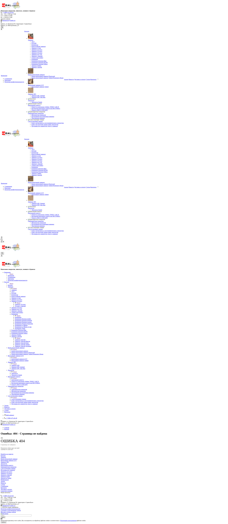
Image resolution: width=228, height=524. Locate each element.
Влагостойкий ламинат (39, 46)
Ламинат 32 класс (37, 49)
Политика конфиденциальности (14, 82)
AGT (33, 41)
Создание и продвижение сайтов (11, 510)
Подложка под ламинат (8, 470)
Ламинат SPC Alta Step (38, 97)
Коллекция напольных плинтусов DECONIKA (46, 108)
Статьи (88, 79)
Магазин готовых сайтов (8, 512)
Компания (4, 75)
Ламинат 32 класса (6, 471)
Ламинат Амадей (37, 67)
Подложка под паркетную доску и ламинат (45, 126)
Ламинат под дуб (37, 54)
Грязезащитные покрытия (36, 113)
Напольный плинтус (34, 105)
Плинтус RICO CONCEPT (40, 110)
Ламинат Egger (5, 476)
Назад (11, 274)
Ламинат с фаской (37, 56)
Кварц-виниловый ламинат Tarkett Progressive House (47, 78)
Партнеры (8, 80)
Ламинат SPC (32, 94)
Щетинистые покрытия (39, 115)
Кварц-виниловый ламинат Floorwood (43, 76)
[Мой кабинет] (1, 29)
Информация (5, 480)
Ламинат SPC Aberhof (38, 95)
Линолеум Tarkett (37, 102)
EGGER (34, 43)
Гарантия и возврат (6, 491)
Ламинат (30, 40)
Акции (66, 79)
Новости (71, 79)
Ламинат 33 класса (6, 473)
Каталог (26, 31)
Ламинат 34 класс (37, 53)
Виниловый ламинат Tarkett (40, 87)
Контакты (93, 79)
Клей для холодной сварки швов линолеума (45, 124)
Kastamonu (35, 59)
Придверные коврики (38, 118)
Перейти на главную (7, 454)
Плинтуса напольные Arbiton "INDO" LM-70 (45, 107)
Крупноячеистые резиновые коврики (43, 116)
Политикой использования (68, 520)
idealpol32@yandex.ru (8, 20)
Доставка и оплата (79, 79)
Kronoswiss (35, 45)
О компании (8, 78)
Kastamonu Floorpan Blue (39, 61)
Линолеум (31, 100)
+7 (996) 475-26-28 (7, 12)
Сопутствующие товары (35, 121)
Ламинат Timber (36, 65)
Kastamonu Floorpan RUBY (40, 62)
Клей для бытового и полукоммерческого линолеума (48, 123)
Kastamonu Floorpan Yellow (40, 64)
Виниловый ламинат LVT (36, 85)
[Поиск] (2, 27)
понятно (3, 522)
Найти (3, 517)
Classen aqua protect (37, 57)
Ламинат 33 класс (37, 51)
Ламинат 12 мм (36, 48)
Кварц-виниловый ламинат (36, 74)
